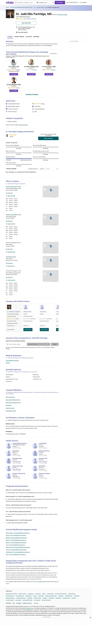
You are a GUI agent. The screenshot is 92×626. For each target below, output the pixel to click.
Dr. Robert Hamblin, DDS (31, 66)
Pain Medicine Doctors (21, 598)
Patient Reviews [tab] (19, 36)
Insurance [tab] (36, 36)
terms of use (29, 608)
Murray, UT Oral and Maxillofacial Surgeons (16, 542)
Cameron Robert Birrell (19, 473)
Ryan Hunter (16, 451)
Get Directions (9, 193)
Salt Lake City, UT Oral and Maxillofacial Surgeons (18, 552)
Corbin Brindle (43, 443)
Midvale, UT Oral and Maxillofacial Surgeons (16, 537)
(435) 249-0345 (11, 224)
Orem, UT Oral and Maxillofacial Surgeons (16, 554)
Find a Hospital (37, 600)
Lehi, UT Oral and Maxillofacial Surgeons (15, 545)
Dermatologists (50, 593)
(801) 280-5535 (11, 195)
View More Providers (32, 94)
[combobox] (24, 2)
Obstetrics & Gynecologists (51, 595)
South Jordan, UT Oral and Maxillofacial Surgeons (18, 533)
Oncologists (60, 595)
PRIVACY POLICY (27, 603)
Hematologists (28, 595)
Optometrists (76, 595)
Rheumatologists (66, 598)
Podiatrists (45, 598)
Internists (35, 595)
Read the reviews (23, 125)
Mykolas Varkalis (27, 311)
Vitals (57, 196)
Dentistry (8, 362)
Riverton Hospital (10, 408)
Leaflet (49, 196)
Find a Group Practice (46, 600)
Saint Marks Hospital (11, 411)
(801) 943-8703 (11, 280)
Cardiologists (31, 593)
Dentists (44, 593)
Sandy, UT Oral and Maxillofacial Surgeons (16, 540)
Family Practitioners (10, 595)
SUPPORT (8, 603)
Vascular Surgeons (10, 600)
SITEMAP (18, 603)
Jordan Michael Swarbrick (20, 443)
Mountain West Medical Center (13, 402)
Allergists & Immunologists (11, 593)
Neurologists (41, 595)
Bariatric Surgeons (22, 593)
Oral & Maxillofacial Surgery (12, 360)
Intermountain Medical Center (13, 400)
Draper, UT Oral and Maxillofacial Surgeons (16, 535)
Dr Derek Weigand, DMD (14, 84)
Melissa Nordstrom (44, 451)
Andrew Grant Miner (44, 473)
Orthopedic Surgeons (10, 598)
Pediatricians (30, 598)
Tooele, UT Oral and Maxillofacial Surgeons (16, 549)
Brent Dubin (42, 466)
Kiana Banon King (17, 458)
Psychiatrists (51, 598)
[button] (51, 190)
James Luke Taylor (18, 466)
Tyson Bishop (43, 311)
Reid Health (8, 405)
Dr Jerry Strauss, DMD (49, 66)
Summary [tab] (10, 36)
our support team (41, 581)
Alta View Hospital (22, 32)
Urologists (73, 598)
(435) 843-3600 (11, 252)
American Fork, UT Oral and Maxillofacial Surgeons (18, 547)
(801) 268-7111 (11, 266)
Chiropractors (38, 593)
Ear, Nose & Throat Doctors (61, 593)
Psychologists (58, 598)
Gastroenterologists (19, 595)
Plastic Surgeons (37, 598)
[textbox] (24, 2)
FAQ (14, 603)
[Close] (90, 618)
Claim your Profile (62, 14)
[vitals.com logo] (10, 2)
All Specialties (18, 600)
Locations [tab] (28, 36)
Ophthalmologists (68, 595)
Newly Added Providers (27, 600)
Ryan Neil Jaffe (43, 458)
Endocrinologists (71, 593)
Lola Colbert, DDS (13, 66)
